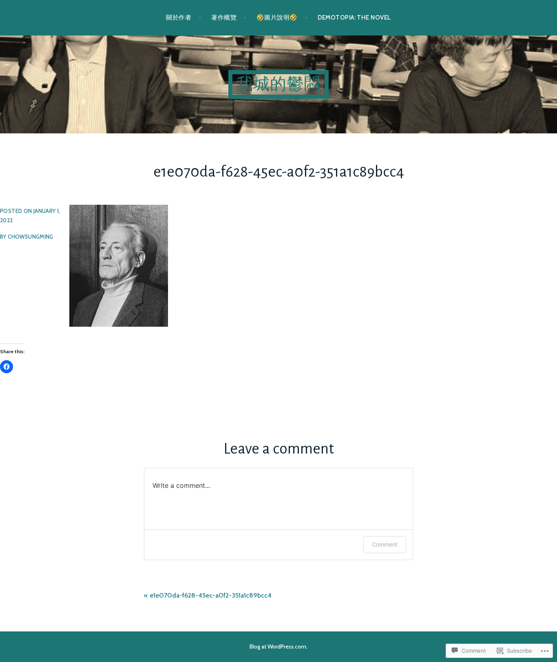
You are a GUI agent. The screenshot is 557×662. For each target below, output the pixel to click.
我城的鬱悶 (278, 84)
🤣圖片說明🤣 (277, 17)
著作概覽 (224, 17)
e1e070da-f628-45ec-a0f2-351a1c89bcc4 (211, 595)
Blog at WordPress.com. (278, 646)
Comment (385, 544)
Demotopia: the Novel (354, 17)
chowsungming (30, 236)
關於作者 (178, 17)
